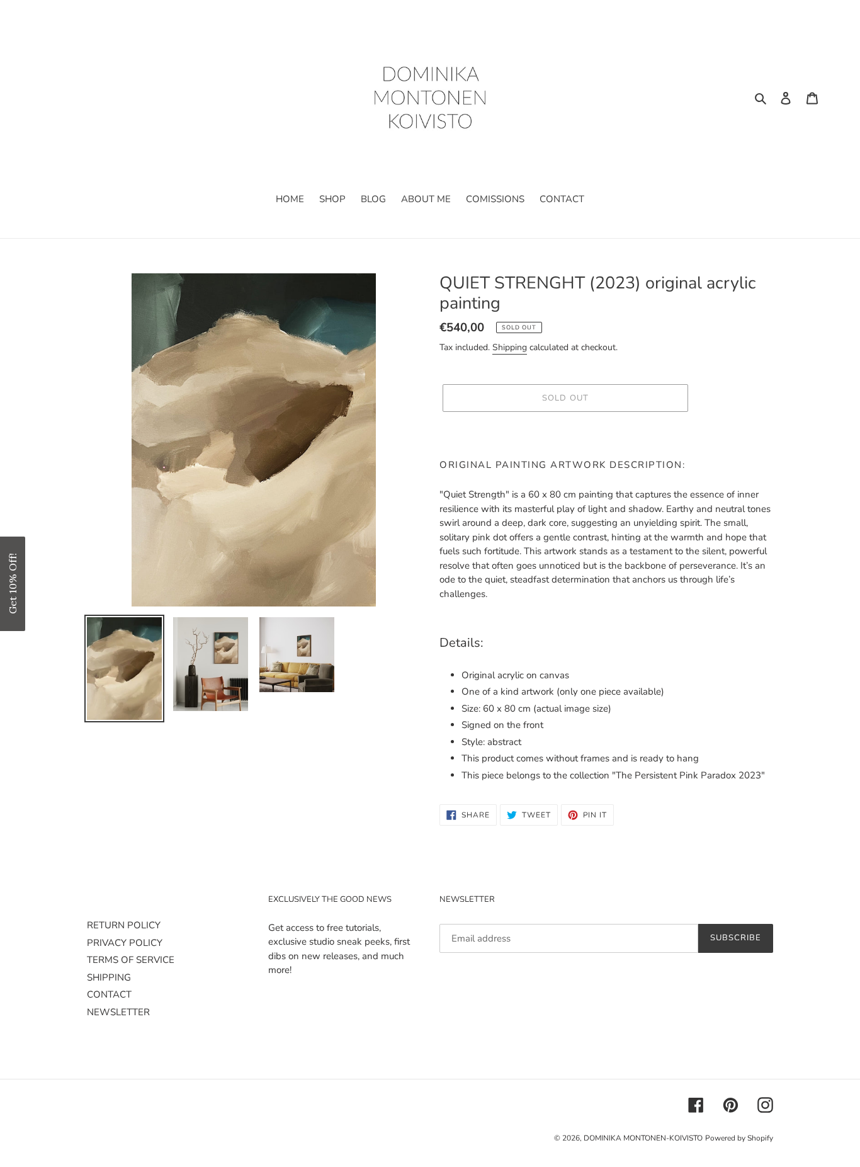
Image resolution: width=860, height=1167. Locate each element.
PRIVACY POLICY (124, 942)
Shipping (509, 347)
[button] (12, 584)
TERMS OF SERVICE (130, 960)
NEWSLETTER (118, 1012)
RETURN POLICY (124, 925)
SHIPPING (109, 977)
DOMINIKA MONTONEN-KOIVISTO (643, 1138)
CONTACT (109, 994)
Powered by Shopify (739, 1138)
